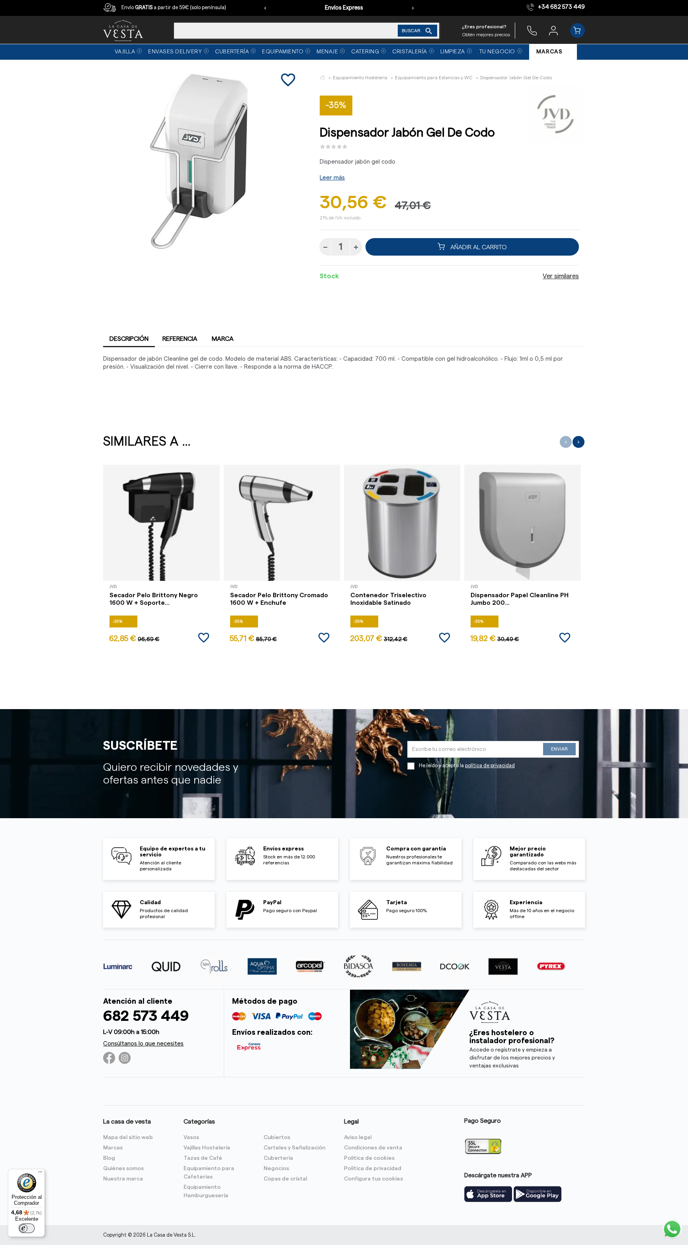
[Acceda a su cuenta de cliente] (553, 30)
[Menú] (40, 1174)
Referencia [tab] (179, 339)
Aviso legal (357, 1137)
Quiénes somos (123, 1168)
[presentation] (265, 8)
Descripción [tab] (129, 339)
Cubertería (278, 1158)
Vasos (191, 1137)
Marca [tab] (223, 339)
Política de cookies (369, 1158)
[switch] (27, 1228)
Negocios (276, 1168)
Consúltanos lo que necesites (143, 1044)
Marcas (113, 1148)
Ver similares (561, 276)
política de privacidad (490, 765)
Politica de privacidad (372, 1168)
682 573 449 (146, 1016)
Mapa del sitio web (128, 1137)
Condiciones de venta (373, 1148)
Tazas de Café (203, 1158)
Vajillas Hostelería (207, 1148)
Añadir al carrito (478, 247)
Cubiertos (277, 1137)
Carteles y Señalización (294, 1148)
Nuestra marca (123, 1179)
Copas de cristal (285, 1179)
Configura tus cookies (373, 1179)
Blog (109, 1158)
